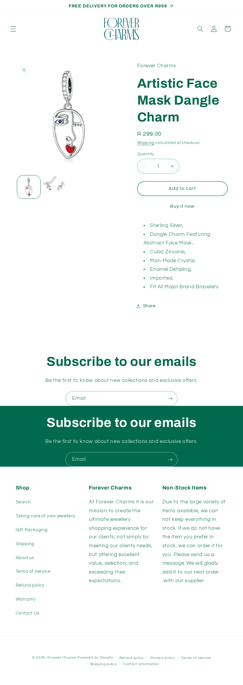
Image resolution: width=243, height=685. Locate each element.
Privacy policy (162, 658)
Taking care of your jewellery (45, 516)
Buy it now (182, 206)
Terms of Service (33, 571)
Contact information (141, 664)
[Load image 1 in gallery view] (28, 187)
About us (25, 558)
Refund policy (30, 585)
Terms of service (196, 658)
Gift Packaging (32, 530)
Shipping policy (103, 664)
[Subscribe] (170, 398)
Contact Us (27, 613)
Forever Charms (61, 657)
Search (23, 502)
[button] (13, 29)
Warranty (26, 599)
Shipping (145, 143)
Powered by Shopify (95, 657)
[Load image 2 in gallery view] (55, 187)
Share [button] (149, 306)
